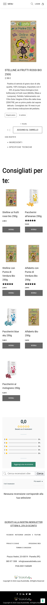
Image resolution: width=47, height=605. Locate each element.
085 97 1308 (11, 561)
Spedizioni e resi (35, 543)
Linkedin (27, 535)
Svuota (24, 124)
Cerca (40, 473)
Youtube (37, 535)
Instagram (19, 535)
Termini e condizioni (23, 548)
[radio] (11, 115)
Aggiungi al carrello (27, 130)
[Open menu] (4, 4)
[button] (9, 4)
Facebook (10, 535)
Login (37, 4)
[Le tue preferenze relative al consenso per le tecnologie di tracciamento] (42, 600)
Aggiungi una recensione (23, 464)
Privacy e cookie (12, 543)
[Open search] (32, 4)
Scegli (11, 229)
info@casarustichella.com (30, 561)
